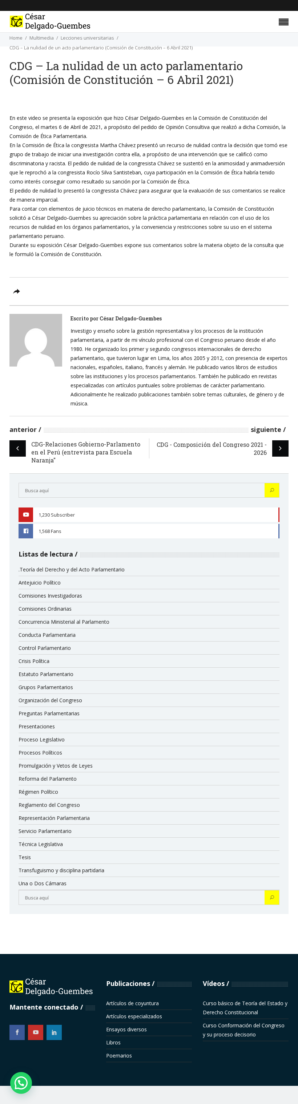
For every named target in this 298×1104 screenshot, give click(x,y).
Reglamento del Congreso (49, 804)
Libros (113, 1042)
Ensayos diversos (126, 1029)
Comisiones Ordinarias (45, 608)
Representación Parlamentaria (54, 817)
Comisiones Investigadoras (50, 595)
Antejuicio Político (40, 582)
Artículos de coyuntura (132, 1003)
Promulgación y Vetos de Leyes (56, 765)
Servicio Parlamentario (45, 831)
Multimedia (41, 38)
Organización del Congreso (50, 700)
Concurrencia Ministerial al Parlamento (64, 621)
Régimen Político (38, 791)
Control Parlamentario (45, 647)
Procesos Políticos (40, 752)
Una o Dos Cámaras (43, 883)
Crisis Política (34, 661)
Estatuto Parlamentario (46, 674)
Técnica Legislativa (41, 844)
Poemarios (119, 1055)
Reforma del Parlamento (48, 778)
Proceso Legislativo (42, 739)
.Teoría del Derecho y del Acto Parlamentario (72, 569)
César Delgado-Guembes (131, 318)
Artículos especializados (134, 1016)
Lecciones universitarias (87, 38)
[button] (21, 1083)
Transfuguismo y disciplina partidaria (61, 870)
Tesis (25, 857)
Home (16, 38)
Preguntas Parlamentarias (49, 713)
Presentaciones (37, 726)
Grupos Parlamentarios (46, 687)
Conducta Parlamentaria (47, 634)
